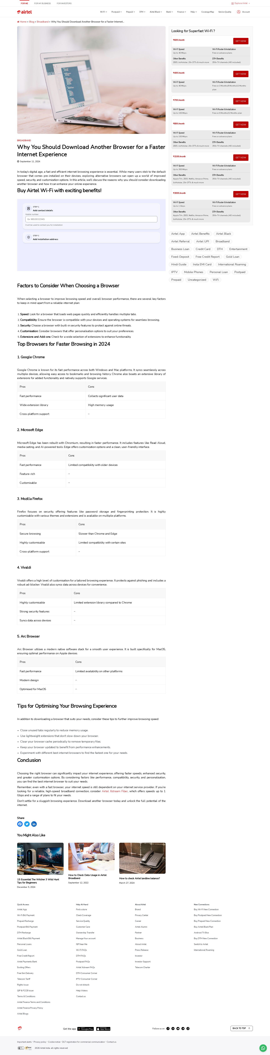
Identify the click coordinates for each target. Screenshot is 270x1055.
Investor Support (142, 961)
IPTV (174, 272)
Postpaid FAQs (83, 961)
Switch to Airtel (201, 944)
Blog (31, 21)
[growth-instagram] (188, 1028)
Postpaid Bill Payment (27, 927)
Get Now (241, 41)
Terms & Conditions (26, 996)
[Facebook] (20, 824)
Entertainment (238, 249)
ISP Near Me (81, 944)
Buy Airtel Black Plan (203, 927)
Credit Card (203, 249)
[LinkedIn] (34, 824)
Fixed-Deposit (180, 257)
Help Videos (82, 990)
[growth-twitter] (183, 1028)
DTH (220, 249)
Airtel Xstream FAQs (85, 967)
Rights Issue (22, 984)
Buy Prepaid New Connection (207, 921)
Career (138, 921)
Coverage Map (207, 12)
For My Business (42, 3)
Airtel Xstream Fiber (115, 791)
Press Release (141, 950)
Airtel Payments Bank (27, 961)
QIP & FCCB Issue (25, 990)
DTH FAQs (81, 955)
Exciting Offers (23, 967)
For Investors (64, 3)
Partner (138, 932)
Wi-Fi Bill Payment (25, 915)
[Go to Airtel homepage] (24, 11)
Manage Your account (85, 938)
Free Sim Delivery (25, 973)
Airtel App (178, 234)
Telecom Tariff (23, 979)
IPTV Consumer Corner (86, 979)
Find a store (81, 909)
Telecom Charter (142, 967)
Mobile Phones (193, 272)
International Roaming (232, 264)
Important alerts (24, 1042)
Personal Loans (24, 944)
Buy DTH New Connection (206, 938)
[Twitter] (27, 824)
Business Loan (180, 249)
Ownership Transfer (85, 932)
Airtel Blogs (22, 1013)
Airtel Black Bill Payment (28, 938)
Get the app (69, 1029)
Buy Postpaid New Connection (208, 915)
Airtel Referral (180, 241)
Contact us (81, 996)
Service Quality (224, 12)
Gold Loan (232, 257)
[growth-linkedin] (173, 1028)
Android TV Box (201, 932)
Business (139, 938)
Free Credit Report (208, 257)
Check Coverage (83, 915)
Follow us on (158, 1028)
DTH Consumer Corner (86, 973)
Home (23, 21)
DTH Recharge (24, 932)
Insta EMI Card (202, 264)
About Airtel (140, 944)
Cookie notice (54, 1042)
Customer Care (83, 927)
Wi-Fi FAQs (81, 950)
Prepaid (176, 280)
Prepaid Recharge (25, 921)
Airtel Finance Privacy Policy (30, 1008)
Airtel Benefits (200, 234)
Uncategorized (197, 280)
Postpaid (239, 272)
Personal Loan (219, 272)
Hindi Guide (178, 264)
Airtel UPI (202, 241)
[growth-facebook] (168, 1028)
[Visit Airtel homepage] (19, 1030)
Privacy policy (40, 1042)
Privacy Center (141, 915)
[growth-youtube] (178, 1028)
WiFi (216, 280)
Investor (138, 955)
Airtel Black (223, 234)
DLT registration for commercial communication (83, 1042)
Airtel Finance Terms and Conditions (33, 1002)
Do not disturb (82, 984)
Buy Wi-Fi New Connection (206, 909)
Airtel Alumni (141, 927)
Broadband (43, 21)
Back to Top (239, 1028)
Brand (138, 909)
